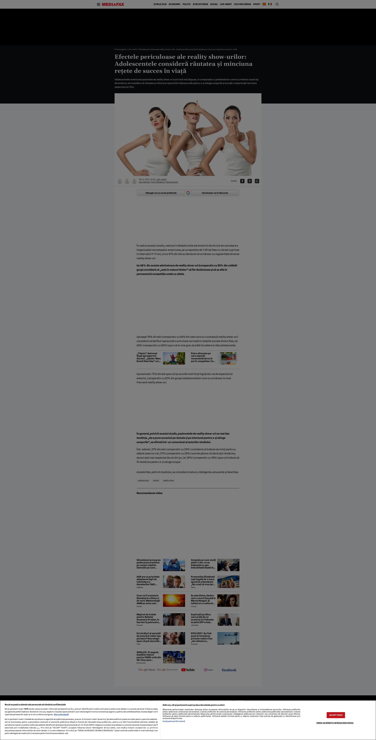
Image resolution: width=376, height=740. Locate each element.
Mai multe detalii (61, 714)
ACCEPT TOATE (336, 715)
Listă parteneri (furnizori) (174, 721)
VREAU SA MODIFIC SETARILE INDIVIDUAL (335, 723)
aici (38, 728)
